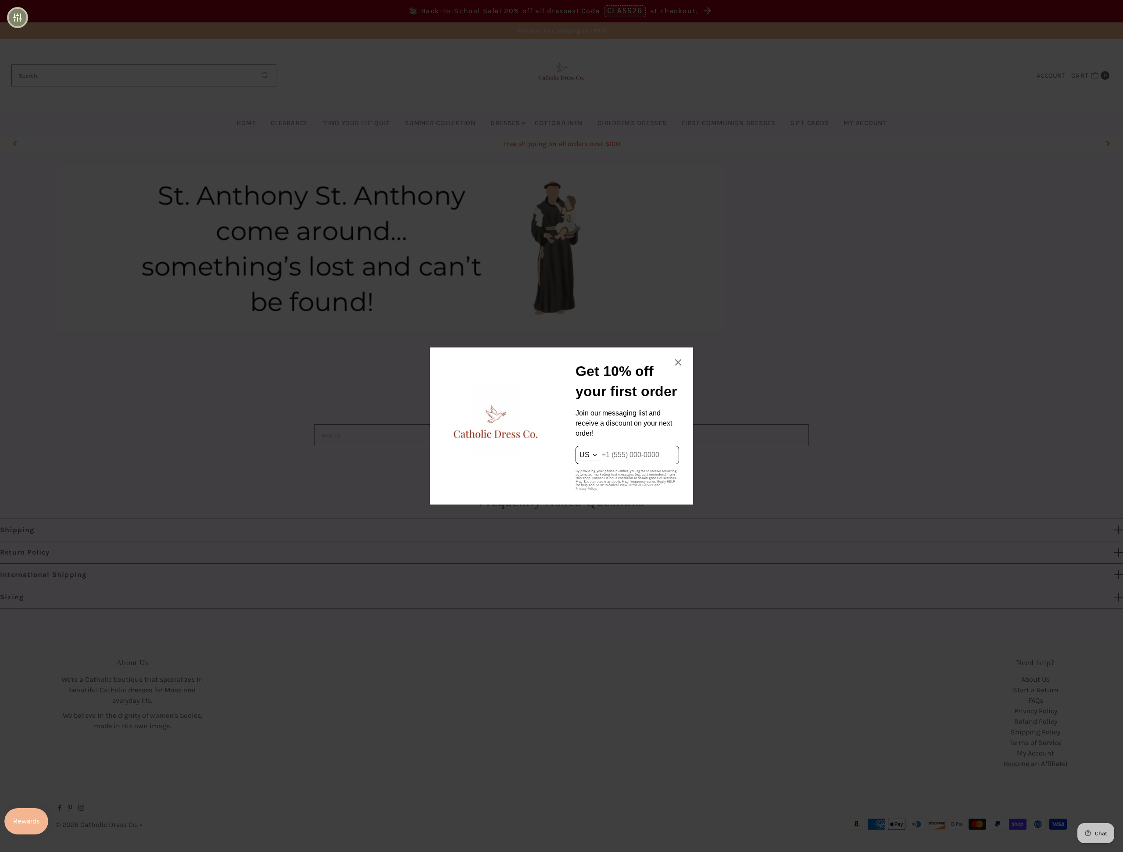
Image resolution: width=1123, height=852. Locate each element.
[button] (17, 17)
